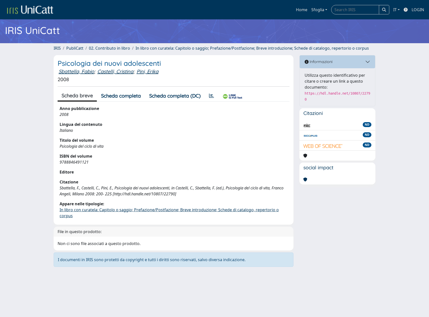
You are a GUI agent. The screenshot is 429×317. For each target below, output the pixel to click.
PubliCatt (74, 48)
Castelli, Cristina (115, 71)
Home (301, 9)
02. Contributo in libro (109, 48)
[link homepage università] (30, 10)
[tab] (211, 96)
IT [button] (395, 9)
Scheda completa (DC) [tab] (175, 96)
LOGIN (418, 9)
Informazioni (320, 61)
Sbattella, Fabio (76, 71)
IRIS (57, 48)
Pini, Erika (147, 71)
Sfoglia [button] (317, 9)
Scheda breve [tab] (77, 95)
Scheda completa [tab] (121, 96)
